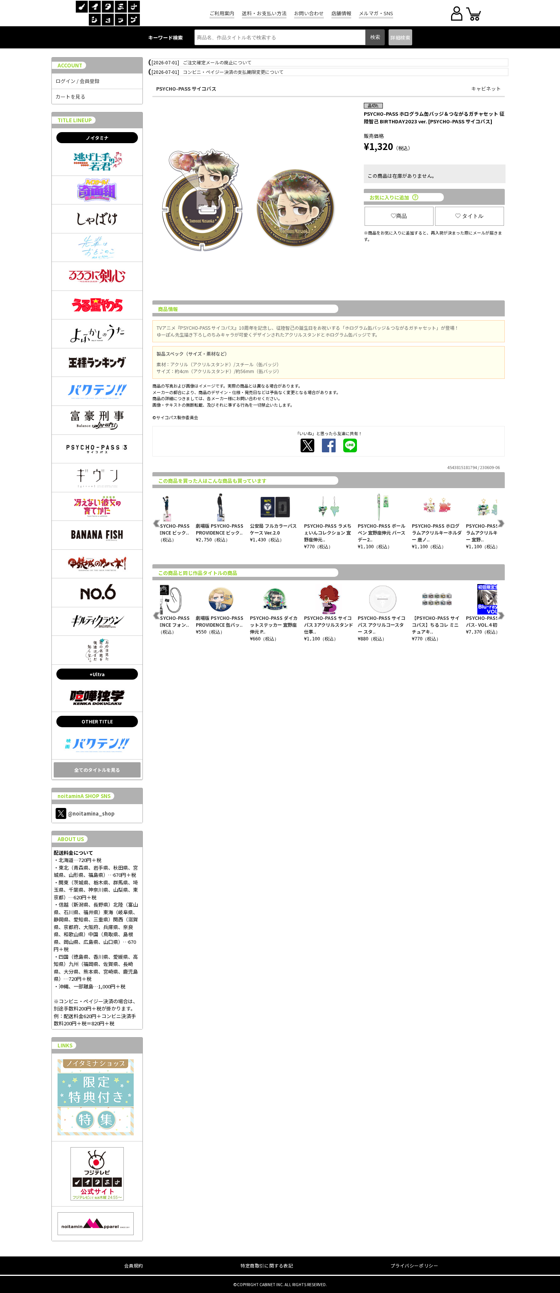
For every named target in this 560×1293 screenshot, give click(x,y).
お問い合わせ (309, 13)
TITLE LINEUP (75, 120)
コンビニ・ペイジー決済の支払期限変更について (233, 72)
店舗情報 (341, 13)
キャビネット (486, 88)
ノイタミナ (97, 137)
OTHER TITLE (97, 721)
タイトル (472, 216)
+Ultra (97, 674)
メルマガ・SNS (376, 13)
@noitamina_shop (91, 813)
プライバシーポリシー (414, 1265)
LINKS (65, 1045)
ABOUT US (71, 839)
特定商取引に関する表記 (266, 1265)
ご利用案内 (222, 13)
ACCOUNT (70, 65)
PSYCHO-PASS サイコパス (186, 88)
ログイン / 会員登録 (77, 81)
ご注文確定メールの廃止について (217, 62)
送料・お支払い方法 (264, 13)
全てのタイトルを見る (97, 769)
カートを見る (70, 96)
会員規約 (133, 1265)
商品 (401, 216)
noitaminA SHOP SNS (84, 796)
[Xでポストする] (307, 445)
